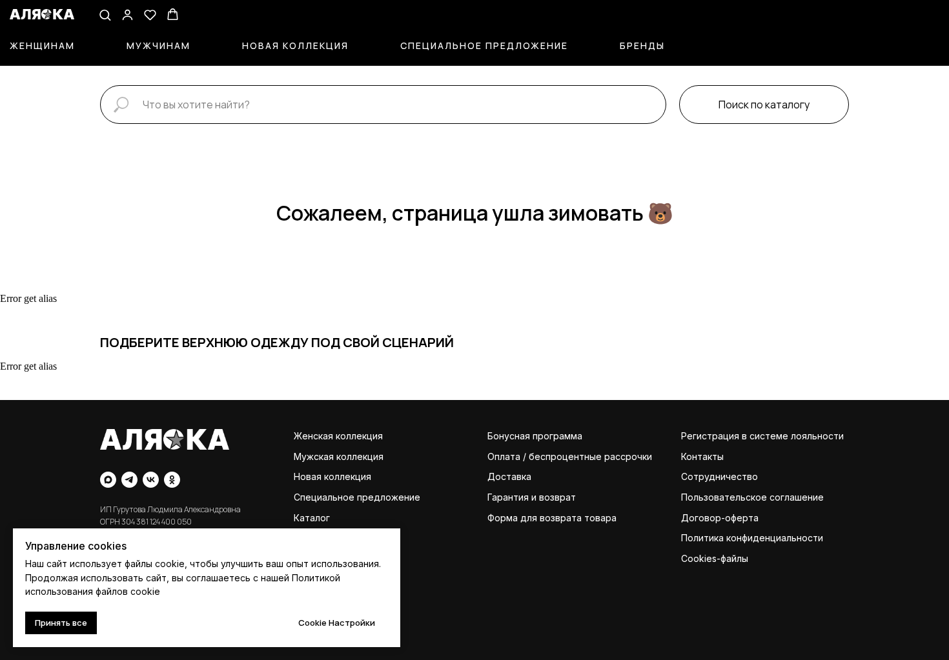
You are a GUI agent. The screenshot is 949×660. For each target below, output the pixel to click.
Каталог (312, 517)
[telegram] (129, 480)
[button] (105, 14)
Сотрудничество (719, 476)
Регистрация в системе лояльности (762, 435)
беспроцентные (565, 456)
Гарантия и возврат (531, 497)
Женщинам (42, 45)
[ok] (172, 480)
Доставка (509, 476)
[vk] (151, 480)
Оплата (503, 456)
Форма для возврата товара (552, 517)
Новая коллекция (295, 45)
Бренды (642, 45)
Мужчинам (158, 45)
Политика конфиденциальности (752, 537)
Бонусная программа (534, 435)
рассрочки (628, 456)
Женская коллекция (338, 435)
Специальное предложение (484, 45)
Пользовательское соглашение (752, 497)
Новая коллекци (330, 476)
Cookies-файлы (714, 558)
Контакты (702, 456)
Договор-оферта (720, 517)
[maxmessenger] (108, 480)
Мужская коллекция (338, 456)
